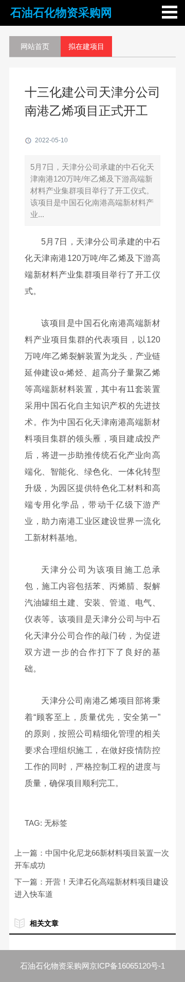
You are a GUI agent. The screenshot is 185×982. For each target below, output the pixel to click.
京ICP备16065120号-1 (127, 965)
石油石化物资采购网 (61, 12)
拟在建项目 (86, 46)
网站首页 (35, 46)
